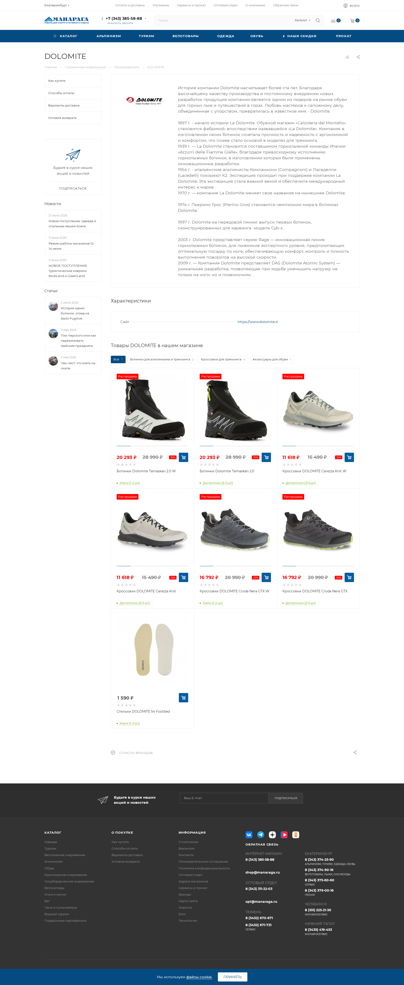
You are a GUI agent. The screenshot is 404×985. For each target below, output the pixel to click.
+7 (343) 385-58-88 (124, 18)
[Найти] (318, 20)
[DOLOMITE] (144, 100)
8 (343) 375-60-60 (319, 882)
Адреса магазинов (193, 881)
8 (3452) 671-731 (258, 927)
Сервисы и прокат (193, 888)
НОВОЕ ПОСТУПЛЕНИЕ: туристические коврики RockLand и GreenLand (68, 271)
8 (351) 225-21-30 (318, 912)
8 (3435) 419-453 (318, 932)
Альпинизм (53, 861)
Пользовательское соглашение (203, 861)
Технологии (188, 920)
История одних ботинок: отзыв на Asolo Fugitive (75, 313)
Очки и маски (55, 894)
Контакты (186, 855)
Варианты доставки (127, 855)
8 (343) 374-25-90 (330, 861)
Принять (233, 977)
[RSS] (347, 57)
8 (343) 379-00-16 (319, 892)
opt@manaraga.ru (261, 902)
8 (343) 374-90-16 (327, 872)
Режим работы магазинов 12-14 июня (71, 246)
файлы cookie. (199, 977)
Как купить (120, 842)
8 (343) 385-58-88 (259, 859)
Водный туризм (56, 914)
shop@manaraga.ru (262, 872)
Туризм (50, 848)
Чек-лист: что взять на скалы (78, 365)
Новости (52, 204)
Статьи (51, 291)
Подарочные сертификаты (65, 920)
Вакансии (187, 848)
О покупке (122, 832)
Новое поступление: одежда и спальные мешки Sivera (72, 223)
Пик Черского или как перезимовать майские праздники (78, 341)
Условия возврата (126, 861)
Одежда (50, 842)
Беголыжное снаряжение (64, 855)
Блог (182, 914)
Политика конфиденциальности (204, 868)
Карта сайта (188, 901)
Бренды (185, 894)
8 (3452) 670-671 (259, 918)
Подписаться (286, 798)
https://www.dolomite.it (258, 322)
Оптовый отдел (190, 875)
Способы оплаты (125, 848)
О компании (188, 842)
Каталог (52, 832)
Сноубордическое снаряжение (69, 881)
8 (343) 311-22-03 (258, 889)
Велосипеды (54, 888)
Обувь (49, 868)
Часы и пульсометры (60, 907)
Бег (47, 901)
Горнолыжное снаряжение (65, 875)
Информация (192, 832)
